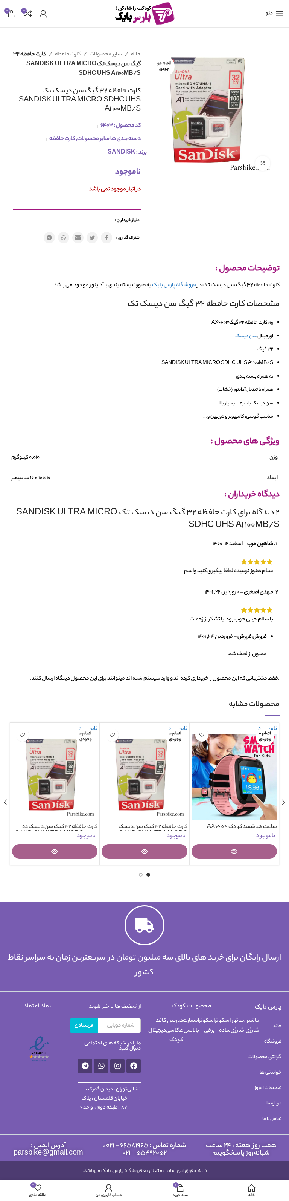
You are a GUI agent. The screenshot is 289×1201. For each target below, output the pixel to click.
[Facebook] (133, 1066)
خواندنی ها (270, 1073)
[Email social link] (78, 237)
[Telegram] (85, 1066)
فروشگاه (272, 1042)
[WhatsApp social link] (63, 237)
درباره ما (273, 1103)
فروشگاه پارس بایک (174, 285)
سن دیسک (246, 336)
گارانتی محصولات (264, 1057)
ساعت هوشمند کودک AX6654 (242, 827)
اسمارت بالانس (191, 1026)
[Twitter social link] (92, 237)
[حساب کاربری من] (43, 13)
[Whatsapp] (101, 1066)
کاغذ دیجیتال (157, 1026)
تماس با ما (271, 1119)
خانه (135, 54)
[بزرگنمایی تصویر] (262, 163)
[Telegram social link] (49, 237)
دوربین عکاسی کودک (174, 1031)
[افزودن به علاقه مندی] (201, 735)
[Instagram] (117, 1066)
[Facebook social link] (106, 237)
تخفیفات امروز (268, 1088)
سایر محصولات (105, 54)
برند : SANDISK (127, 152)
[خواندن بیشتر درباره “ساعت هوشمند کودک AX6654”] (234, 851)
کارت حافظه (67, 54)
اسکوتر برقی (207, 1026)
